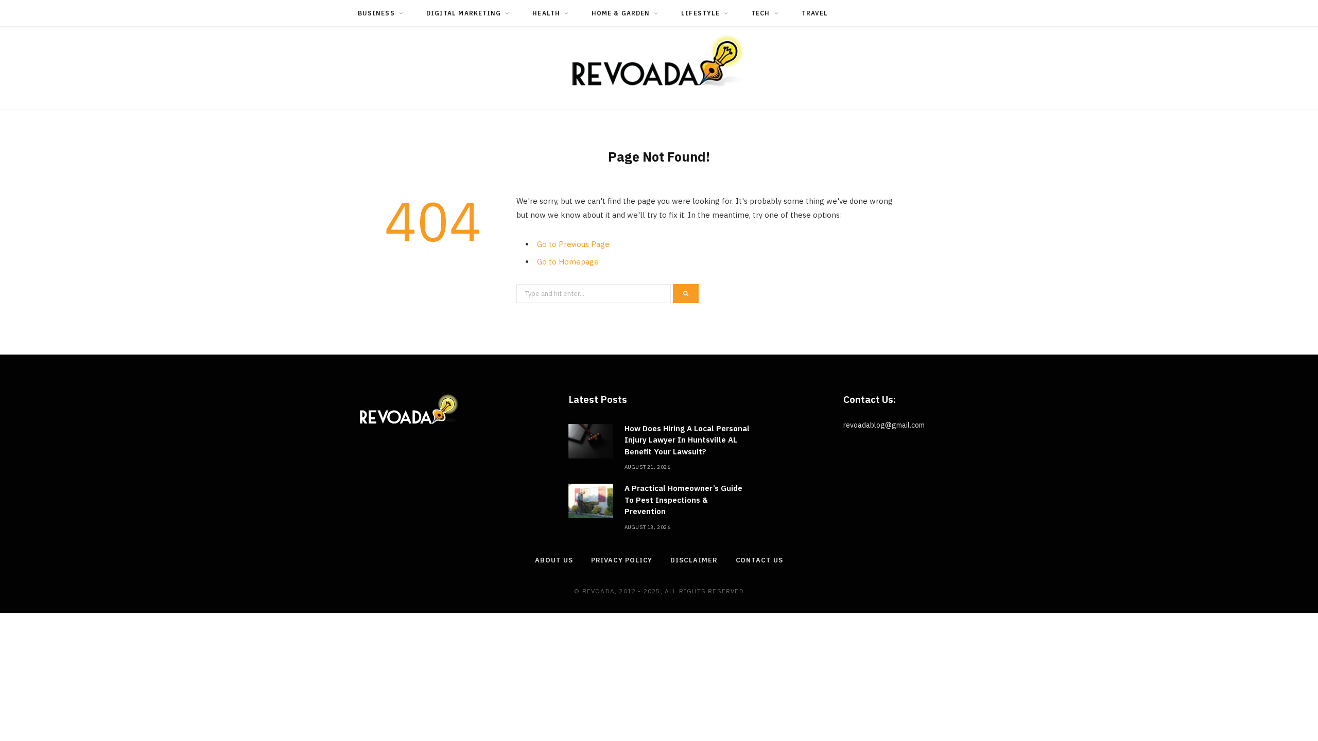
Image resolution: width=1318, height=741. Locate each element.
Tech (760, 13)
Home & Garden (621, 13)
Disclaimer (693, 560)
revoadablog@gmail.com (884, 425)
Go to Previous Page (573, 244)
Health (546, 13)
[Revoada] (659, 60)
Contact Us (759, 560)
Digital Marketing (463, 13)
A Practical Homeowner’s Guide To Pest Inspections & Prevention (683, 499)
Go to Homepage (568, 262)
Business (376, 13)
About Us (554, 560)
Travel (815, 13)
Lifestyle (700, 13)
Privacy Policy (622, 560)
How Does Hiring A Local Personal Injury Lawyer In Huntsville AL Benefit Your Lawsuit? (687, 440)
